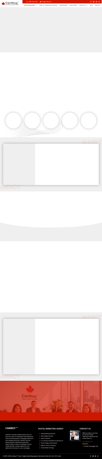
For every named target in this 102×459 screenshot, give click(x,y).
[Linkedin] (94, 2)
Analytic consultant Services (48, 5)
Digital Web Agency (29, 5)
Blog (91, 5)
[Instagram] (99, 2)
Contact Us (82, 5)
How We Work (63, 5)
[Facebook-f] (91, 2)
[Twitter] (96, 2)
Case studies (73, 5)
